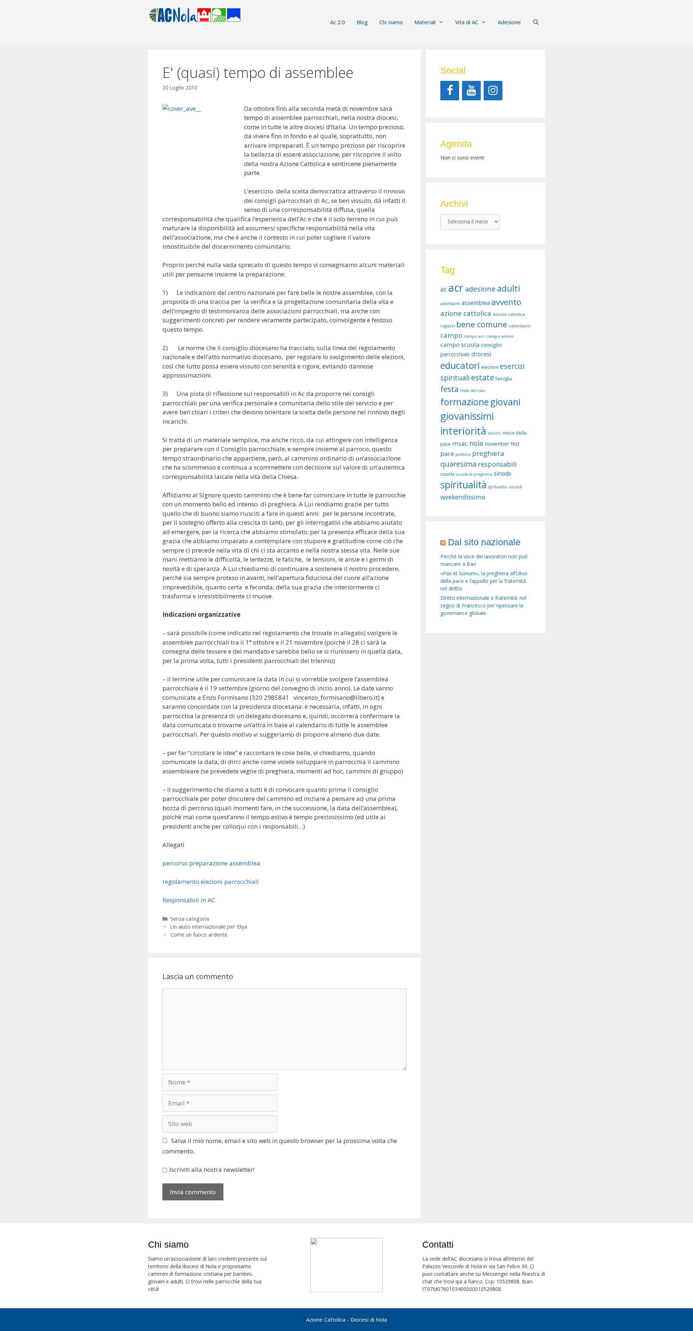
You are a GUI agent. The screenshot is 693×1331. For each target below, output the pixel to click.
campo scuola (459, 344)
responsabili (497, 464)
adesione (480, 289)
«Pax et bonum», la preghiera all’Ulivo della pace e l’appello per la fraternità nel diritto (483, 581)
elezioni (489, 367)
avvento (506, 301)
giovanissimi (467, 416)
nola (476, 443)
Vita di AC (466, 22)
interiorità (463, 430)
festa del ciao (472, 390)
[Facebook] (449, 90)
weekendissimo (462, 497)
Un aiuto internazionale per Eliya (208, 926)
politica (463, 454)
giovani (505, 402)
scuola (447, 474)
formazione (464, 402)
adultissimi (450, 303)
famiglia (504, 379)
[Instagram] (493, 90)
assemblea (476, 303)
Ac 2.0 (337, 22)
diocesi (481, 354)
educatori (460, 365)
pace (447, 453)
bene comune (481, 324)
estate (482, 377)
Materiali (425, 22)
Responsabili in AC (188, 900)
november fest (502, 443)
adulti (508, 288)
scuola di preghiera (474, 474)
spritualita (497, 486)
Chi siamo (391, 22)
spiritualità (463, 484)
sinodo (502, 473)
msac (460, 443)
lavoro (494, 433)
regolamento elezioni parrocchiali (210, 881)
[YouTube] (471, 90)
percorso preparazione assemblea (211, 863)
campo (451, 335)
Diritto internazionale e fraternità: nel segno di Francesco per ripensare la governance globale (483, 605)
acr (455, 287)
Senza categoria (189, 918)
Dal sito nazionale (484, 542)
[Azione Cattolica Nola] (195, 14)
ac (443, 289)
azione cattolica (465, 313)
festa (449, 389)
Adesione (509, 22)
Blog (362, 22)
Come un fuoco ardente (198, 934)
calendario (520, 325)
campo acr (474, 336)
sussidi (515, 486)
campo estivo (500, 336)
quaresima (458, 464)
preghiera (488, 453)
